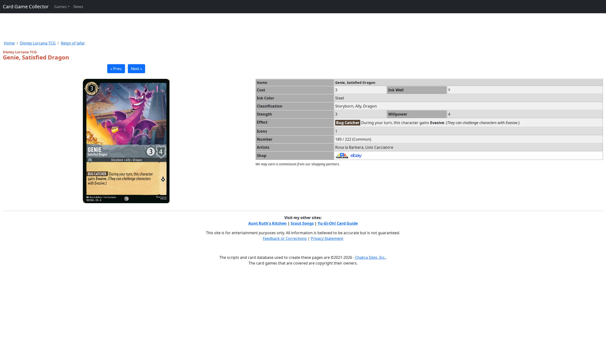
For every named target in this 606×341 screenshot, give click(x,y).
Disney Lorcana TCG (38, 43)
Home (9, 43)
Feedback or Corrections (285, 238)
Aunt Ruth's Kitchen (267, 223)
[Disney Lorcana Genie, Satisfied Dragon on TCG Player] (342, 155)
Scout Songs (302, 223)
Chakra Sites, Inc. (370, 257)
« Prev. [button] (116, 68)
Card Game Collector (26, 6)
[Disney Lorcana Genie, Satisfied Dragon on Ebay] (356, 155)
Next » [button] (136, 68)
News (78, 6)
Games (60, 6)
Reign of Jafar (73, 43)
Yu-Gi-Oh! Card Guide (338, 223)
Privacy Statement (327, 238)
